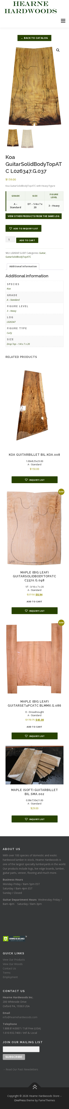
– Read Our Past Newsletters (20, 1069)
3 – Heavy (11, 310)
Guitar (42, 253)
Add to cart (27, 240)
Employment (10, 977)
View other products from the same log (33, 216)
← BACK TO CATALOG (34, 38)
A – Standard (13, 299)
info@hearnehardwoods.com (20, 1017)
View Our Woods (13, 964)
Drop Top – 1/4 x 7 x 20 (18, 344)
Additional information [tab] (23, 266)
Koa (9, 288)
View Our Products (14, 959)
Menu (63, 20)
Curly (9, 333)
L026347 (11, 322)
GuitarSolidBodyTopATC (18, 256)
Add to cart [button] (34, 601)
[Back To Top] (34, 1087)
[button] (58, 50)
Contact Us (9, 968)
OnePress (20, 1100)
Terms (6, 972)
